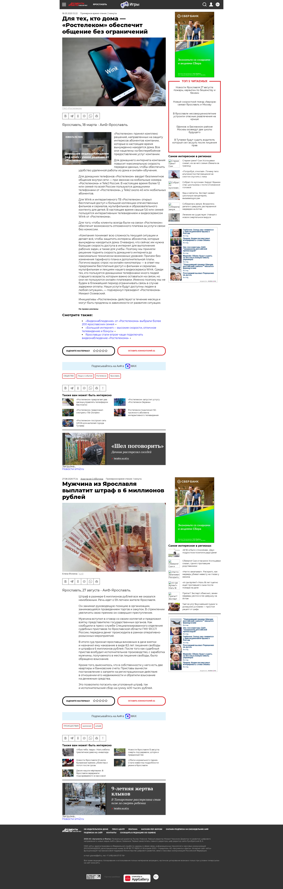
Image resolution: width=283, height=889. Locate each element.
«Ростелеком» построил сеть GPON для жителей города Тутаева (91, 423)
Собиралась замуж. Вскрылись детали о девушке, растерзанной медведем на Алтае (199, 206)
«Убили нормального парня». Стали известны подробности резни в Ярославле (143, 763)
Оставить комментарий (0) (141, 351)
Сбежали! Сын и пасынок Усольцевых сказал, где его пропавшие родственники (201, 563)
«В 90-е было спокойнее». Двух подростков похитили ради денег (199, 551)
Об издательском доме (96, 829)
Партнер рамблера (112, 877)
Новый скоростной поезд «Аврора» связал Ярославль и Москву (194, 103)
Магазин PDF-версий (151, 829)
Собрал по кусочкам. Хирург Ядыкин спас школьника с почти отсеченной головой (201, 185)
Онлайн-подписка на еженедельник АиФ (187, 829)
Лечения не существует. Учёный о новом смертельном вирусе (199, 215)
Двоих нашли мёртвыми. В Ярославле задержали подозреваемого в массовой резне (84, 774)
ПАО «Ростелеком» (72, 108)
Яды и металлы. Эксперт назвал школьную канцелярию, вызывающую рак (198, 195)
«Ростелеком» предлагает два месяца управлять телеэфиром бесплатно (92, 402)
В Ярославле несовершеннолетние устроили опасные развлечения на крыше (194, 116)
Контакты (111, 833)
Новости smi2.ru (73, 469)
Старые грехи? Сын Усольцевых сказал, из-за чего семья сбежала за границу (200, 163)
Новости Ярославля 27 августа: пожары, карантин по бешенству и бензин (195, 90)
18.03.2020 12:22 (70, 13)
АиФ (81, 574)
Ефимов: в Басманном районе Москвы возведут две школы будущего (195, 129)
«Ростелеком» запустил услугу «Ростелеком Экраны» (144, 400)
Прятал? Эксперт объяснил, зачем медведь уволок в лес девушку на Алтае (199, 596)
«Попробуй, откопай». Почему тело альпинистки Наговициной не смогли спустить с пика (200, 174)
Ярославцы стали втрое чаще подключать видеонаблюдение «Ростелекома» (112, 336)
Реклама (132, 829)
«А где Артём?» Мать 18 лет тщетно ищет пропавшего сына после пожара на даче (200, 585)
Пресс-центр (118, 829)
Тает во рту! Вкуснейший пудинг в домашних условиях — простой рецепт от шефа (199, 607)
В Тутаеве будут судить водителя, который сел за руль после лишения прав (194, 142)
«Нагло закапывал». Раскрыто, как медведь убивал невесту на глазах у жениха (200, 574)
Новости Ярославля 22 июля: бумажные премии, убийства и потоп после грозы (92, 763)
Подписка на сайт (93, 833)
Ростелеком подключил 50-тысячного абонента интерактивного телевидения (143, 412)
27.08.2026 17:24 (70, 479)
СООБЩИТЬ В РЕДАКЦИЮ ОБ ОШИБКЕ (138, 833)
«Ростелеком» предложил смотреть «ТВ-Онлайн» (89, 411)
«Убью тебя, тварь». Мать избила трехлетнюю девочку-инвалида (93, 750)
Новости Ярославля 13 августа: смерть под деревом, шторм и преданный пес (144, 752)
